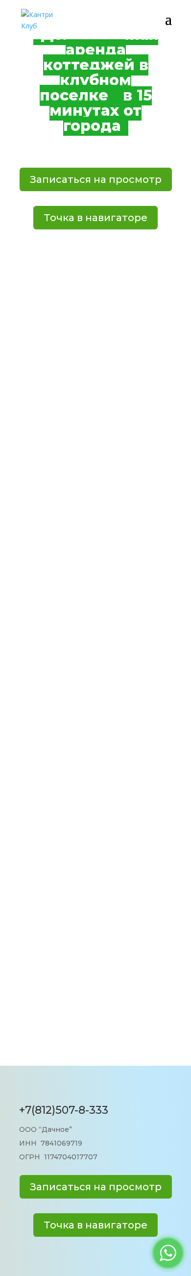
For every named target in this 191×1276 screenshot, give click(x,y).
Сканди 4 (95, 611)
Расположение (96, 950)
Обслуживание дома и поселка (95, 1010)
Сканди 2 (96, 324)
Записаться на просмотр (96, 179)
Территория (95, 896)
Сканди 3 (96, 469)
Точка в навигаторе (95, 218)
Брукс (95, 749)
